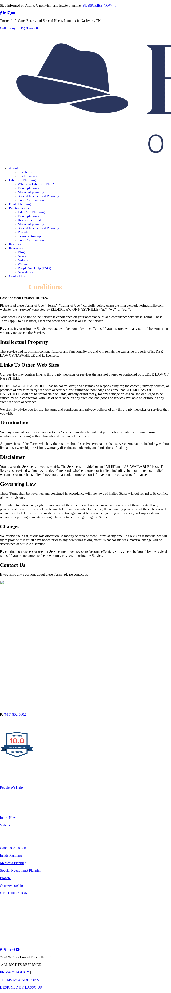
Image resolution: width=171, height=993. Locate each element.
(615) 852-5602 (15, 714)
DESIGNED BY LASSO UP (21, 987)
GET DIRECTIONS (15, 893)
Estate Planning (20, 204)
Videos (23, 260)
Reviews (15, 244)
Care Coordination (31, 200)
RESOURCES (10, 802)
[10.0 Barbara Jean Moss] (17, 757)
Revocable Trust (29, 220)
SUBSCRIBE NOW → (100, 5)
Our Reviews (27, 176)
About (13, 168)
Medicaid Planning (13, 863)
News (22, 256)
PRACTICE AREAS (15, 833)
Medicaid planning (31, 192)
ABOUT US (9, 772)
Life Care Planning (22, 180)
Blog (21, 252)
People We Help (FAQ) (34, 268)
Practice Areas (19, 208)
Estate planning (28, 188)
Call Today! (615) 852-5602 (20, 28)
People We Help (11, 787)
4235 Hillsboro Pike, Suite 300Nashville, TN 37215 (21, 724)
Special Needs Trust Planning (38, 196)
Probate (23, 232)
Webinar (24, 264)
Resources (16, 248)
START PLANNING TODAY (22, 765)
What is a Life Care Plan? (36, 184)
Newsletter (25, 272)
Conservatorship (29, 236)
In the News (8, 817)
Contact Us (17, 276)
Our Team (25, 172)
